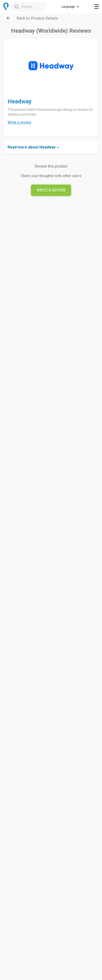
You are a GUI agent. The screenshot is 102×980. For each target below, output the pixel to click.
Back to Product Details (37, 18)
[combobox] (28, 6)
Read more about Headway (32, 147)
